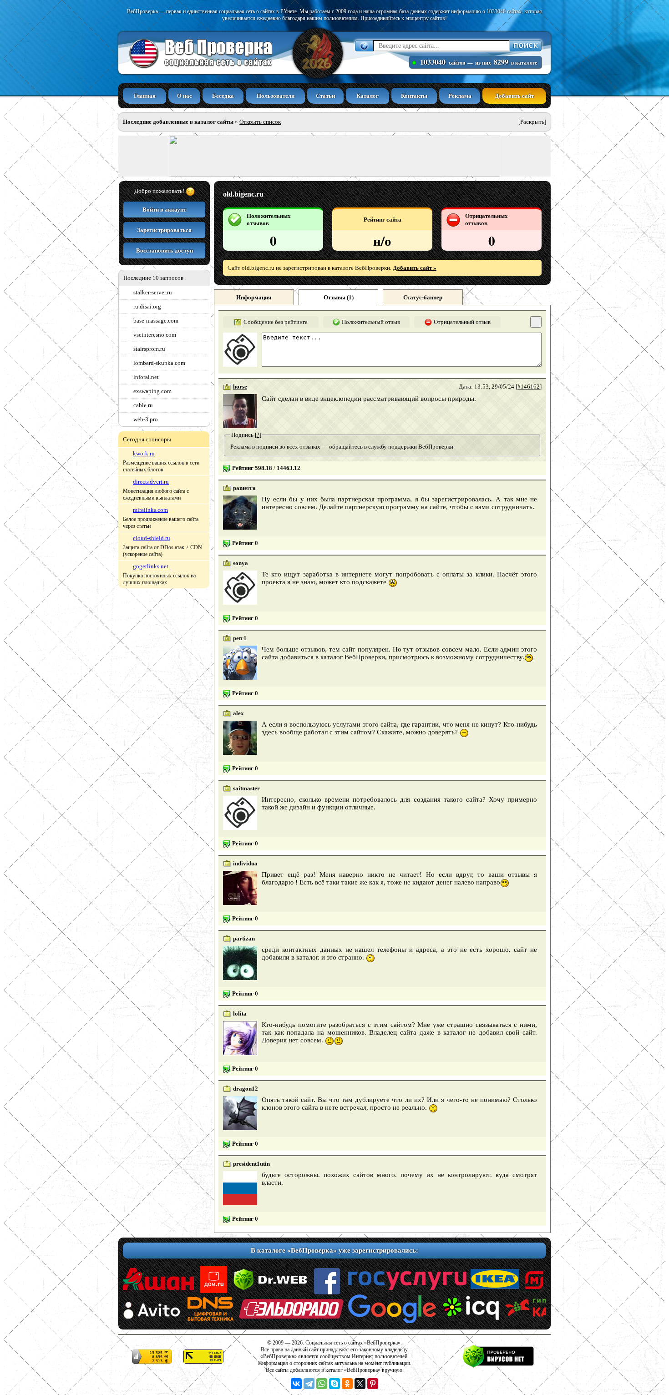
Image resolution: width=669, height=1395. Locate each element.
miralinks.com (150, 509)
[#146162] (529, 386)
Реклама (459, 95)
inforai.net (146, 377)
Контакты (414, 95)
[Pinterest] (372, 1383)
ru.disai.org (147, 306)
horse (240, 386)
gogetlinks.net (150, 566)
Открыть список (260, 121)
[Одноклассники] (347, 1383)
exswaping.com (152, 391)
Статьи (325, 95)
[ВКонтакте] (296, 1383)
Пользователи (275, 95)
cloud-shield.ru (151, 538)
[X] (360, 1383)
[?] (258, 434)
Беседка (223, 95)
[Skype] (334, 1383)
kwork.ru (144, 453)
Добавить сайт (514, 95)
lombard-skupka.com (159, 362)
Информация (253, 297)
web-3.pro (145, 419)
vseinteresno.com (154, 334)
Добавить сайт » (414, 267)
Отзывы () (339, 297)
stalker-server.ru (152, 292)
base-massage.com (155, 320)
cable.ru (143, 405)
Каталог (367, 95)
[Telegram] (309, 1383)
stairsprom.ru (149, 348)
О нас (184, 95)
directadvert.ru (151, 481)
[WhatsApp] (321, 1383)
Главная (145, 95)
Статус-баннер (422, 297)
